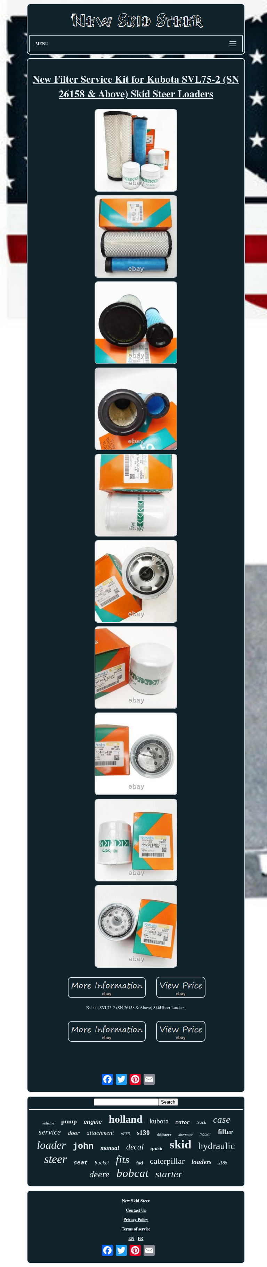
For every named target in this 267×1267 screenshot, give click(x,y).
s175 (125, 1133)
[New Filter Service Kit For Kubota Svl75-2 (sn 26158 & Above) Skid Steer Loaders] (136, 151)
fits (122, 1159)
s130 (143, 1132)
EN (131, 1238)
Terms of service (136, 1229)
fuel (139, 1163)
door (74, 1132)
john (83, 1146)
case (221, 1119)
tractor (205, 1134)
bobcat (132, 1173)
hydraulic (216, 1145)
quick (157, 1148)
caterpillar (167, 1160)
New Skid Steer (135, 1201)
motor (182, 1122)
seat (81, 1162)
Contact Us (136, 1210)
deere (99, 1174)
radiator (48, 1123)
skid (180, 1144)
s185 (222, 1162)
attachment (100, 1133)
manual (109, 1148)
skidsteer (164, 1134)
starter (168, 1173)
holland (126, 1119)
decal (135, 1147)
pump (69, 1121)
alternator (185, 1135)
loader (51, 1145)
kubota (159, 1121)
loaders (201, 1161)
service (50, 1132)
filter (225, 1131)
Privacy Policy (135, 1219)
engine (93, 1122)
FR (140, 1238)
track (201, 1122)
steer (55, 1159)
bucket (102, 1162)
